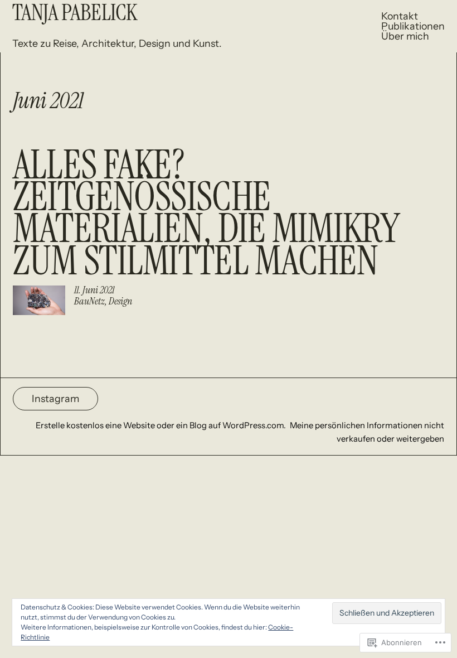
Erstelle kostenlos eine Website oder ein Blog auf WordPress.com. (161, 425)
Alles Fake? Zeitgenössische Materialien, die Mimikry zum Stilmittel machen (206, 213)
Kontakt (399, 16)
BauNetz (89, 301)
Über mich (405, 36)
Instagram (55, 398)
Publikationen (413, 26)
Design (120, 301)
